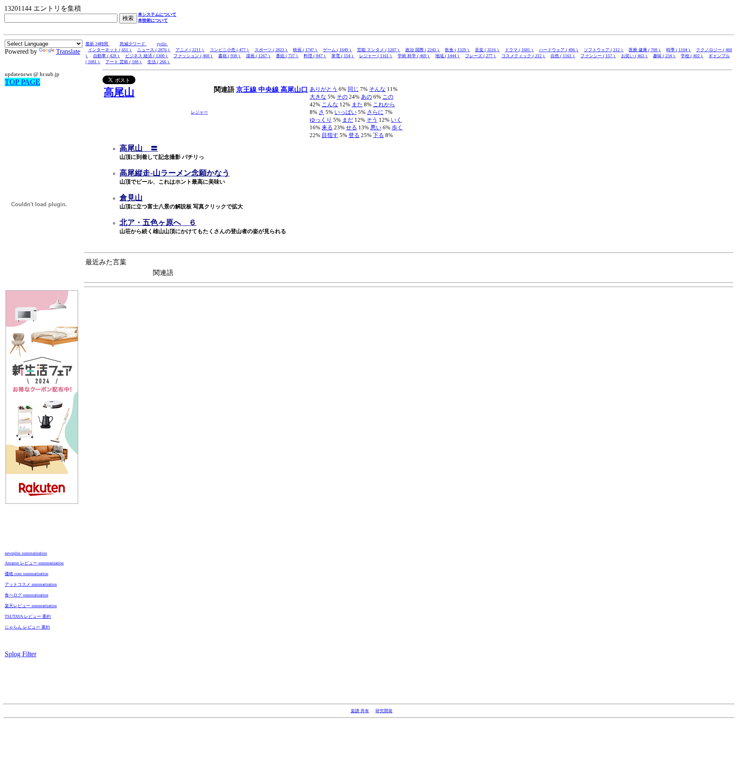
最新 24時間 (97, 43)
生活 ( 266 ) (158, 61)
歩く (397, 127)
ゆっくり (321, 120)
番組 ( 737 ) (287, 55)
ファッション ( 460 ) (193, 55)
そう (372, 120)
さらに (375, 112)
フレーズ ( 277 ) (480, 55)
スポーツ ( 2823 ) (271, 49)
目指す (330, 135)
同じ (353, 89)
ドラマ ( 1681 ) (519, 49)
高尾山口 (294, 89)
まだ (347, 120)
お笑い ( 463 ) (634, 55)
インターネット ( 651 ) (110, 49)
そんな (377, 89)
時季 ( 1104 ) (678, 49)
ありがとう (323, 89)
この (387, 97)
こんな (330, 104)
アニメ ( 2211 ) (190, 49)
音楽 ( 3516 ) (487, 49)
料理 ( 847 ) (315, 55)
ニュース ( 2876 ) (153, 49)
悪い (375, 127)
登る (354, 135)
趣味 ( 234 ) (664, 55)
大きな (318, 97)
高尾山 (119, 92)
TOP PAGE (22, 82)
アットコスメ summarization (31, 584)
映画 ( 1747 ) (305, 49)
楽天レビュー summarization (31, 605)
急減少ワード (133, 43)
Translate (68, 51)
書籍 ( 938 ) (229, 55)
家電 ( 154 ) (342, 55)
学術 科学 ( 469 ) (414, 55)
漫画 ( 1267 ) (258, 55)
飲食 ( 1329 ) (457, 49)
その (342, 97)
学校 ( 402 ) (692, 55)
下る (378, 135)
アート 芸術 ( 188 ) (123, 61)
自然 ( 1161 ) (563, 55)
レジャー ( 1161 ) (375, 55)
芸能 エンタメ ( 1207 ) (378, 49)
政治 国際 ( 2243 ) (422, 49)
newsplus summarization (26, 553)
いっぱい (345, 112)
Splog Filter (20, 654)
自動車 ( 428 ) (106, 55)
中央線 (269, 89)
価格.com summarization (26, 573)
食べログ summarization (26, 595)
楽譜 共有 (360, 710)
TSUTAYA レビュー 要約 (28, 616)
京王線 (247, 89)
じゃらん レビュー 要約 (27, 627)
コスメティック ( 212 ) (523, 55)
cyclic (162, 43)
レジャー (199, 112)
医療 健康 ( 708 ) (645, 49)
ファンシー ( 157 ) (598, 55)
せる (351, 127)
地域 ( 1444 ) (447, 55)
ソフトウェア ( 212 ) (604, 49)
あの (366, 97)
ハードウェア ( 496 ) (559, 49)
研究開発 (383, 710)
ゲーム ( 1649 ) (337, 49)
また (357, 104)
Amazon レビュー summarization (34, 563)
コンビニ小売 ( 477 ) (229, 49)
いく (396, 120)
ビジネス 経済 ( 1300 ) (146, 55)
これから (384, 104)
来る (327, 127)
